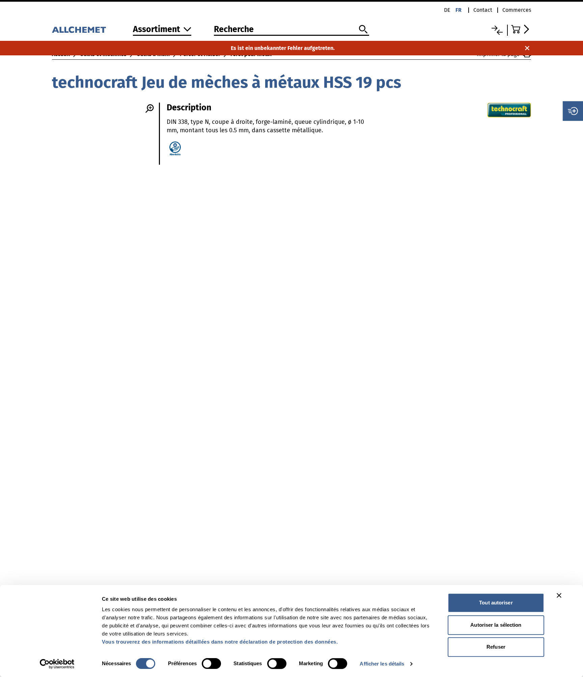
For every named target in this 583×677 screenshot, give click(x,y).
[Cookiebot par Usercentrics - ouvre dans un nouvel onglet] (57, 664)
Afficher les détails (382, 664)
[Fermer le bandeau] (559, 595)
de (447, 10)
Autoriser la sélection (495, 625)
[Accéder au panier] (521, 29)
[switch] (211, 663)
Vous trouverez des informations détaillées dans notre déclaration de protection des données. (220, 642)
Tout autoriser (495, 602)
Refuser (496, 647)
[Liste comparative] (497, 30)
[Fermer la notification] (527, 48)
